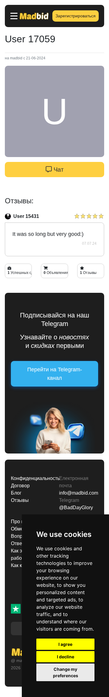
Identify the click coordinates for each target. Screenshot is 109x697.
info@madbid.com (78, 493)
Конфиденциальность (30, 478)
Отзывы (20, 500)
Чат (58, 169)
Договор (20, 485)
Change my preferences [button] (65, 672)
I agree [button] (65, 644)
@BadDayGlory (76, 507)
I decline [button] (65, 656)
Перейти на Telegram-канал (54, 373)
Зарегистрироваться (75, 15)
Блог (16, 493)
